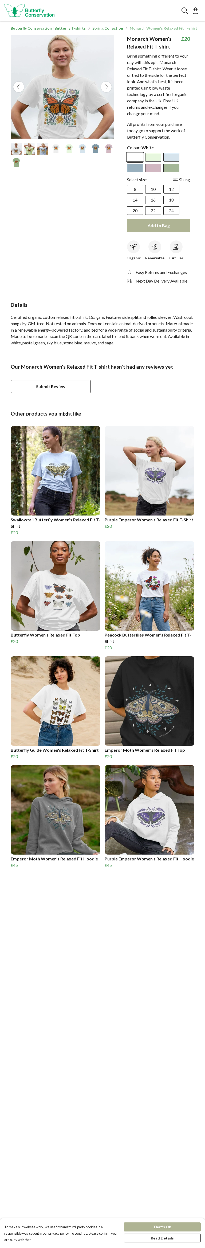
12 (171, 189)
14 (135, 199)
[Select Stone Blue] (135, 168)
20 (135, 210)
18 (171, 199)
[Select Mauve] (153, 168)
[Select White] (135, 157)
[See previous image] (18, 87)
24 (171, 210)
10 (153, 189)
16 (153, 199)
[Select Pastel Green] (153, 157)
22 (153, 210)
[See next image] (106, 87)
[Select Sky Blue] (171, 157)
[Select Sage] (171, 168)
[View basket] (195, 10)
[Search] (184, 10)
